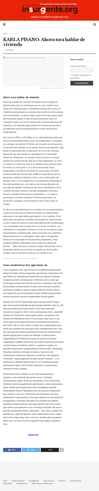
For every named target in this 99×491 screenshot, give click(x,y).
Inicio (5, 481)
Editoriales (7, 483)
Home (5, 34)
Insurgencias (34, 481)
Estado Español (18, 481)
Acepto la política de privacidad (80, 76)
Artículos (13, 34)
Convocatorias (75, 481)
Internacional (48, 481)
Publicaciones (21, 483)
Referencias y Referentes (42, 483)
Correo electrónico (78, 66)
